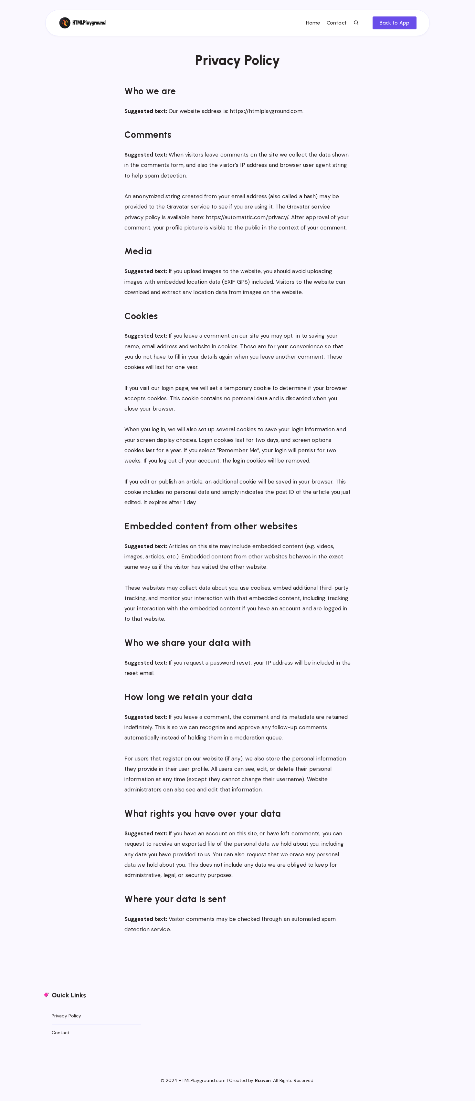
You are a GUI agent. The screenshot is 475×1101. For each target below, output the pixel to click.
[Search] (356, 23)
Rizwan (263, 1080)
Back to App (394, 23)
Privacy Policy (66, 1016)
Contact (337, 23)
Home (313, 23)
